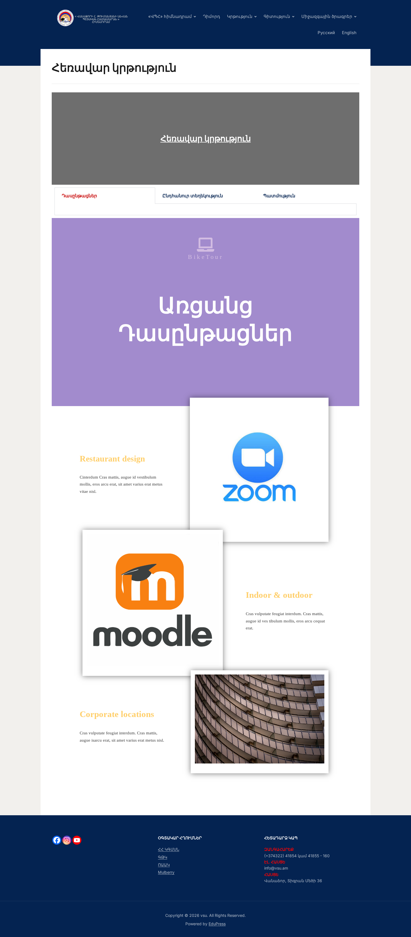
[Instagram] (66, 840)
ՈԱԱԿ (164, 864)
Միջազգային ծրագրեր (326, 16)
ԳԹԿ (162, 857)
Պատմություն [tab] (279, 195)
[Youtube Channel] (76, 840)
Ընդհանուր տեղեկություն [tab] (192, 195)
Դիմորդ (211, 16)
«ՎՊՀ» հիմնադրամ (170, 16)
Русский (326, 32)
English (349, 32)
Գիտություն (277, 16)
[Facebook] (56, 840)
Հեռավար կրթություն (205, 138)
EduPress (217, 923)
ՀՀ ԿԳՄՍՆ (168, 849)
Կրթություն (239, 16)
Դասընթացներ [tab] (79, 195)
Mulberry (166, 872)
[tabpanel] (205, 209)
